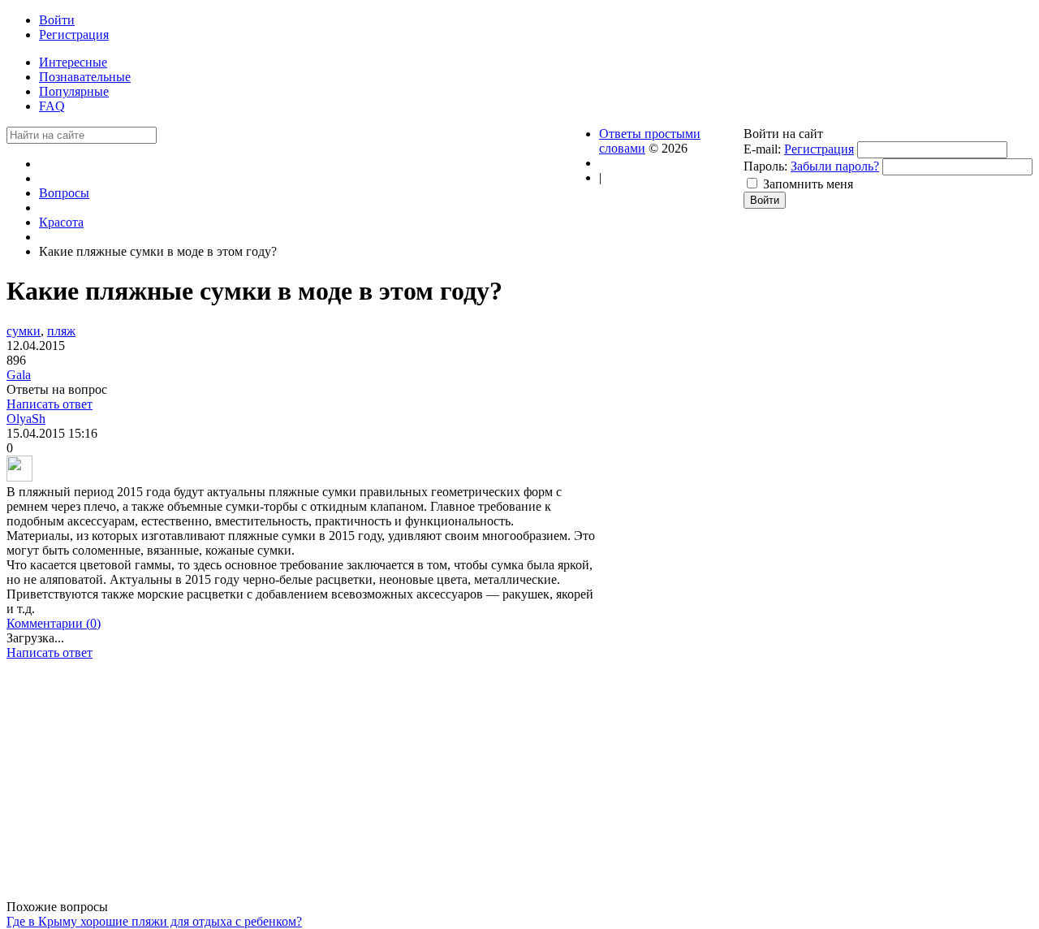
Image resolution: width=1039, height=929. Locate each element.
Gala (18, 375)
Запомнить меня (808, 184)
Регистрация (819, 149)
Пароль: (765, 166)
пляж (61, 331)
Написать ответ (49, 404)
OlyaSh (25, 419)
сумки (23, 331)
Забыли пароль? (835, 166)
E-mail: (762, 149)
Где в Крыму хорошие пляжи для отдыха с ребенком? (154, 921)
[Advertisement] (302, 786)
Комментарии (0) (53, 623)
